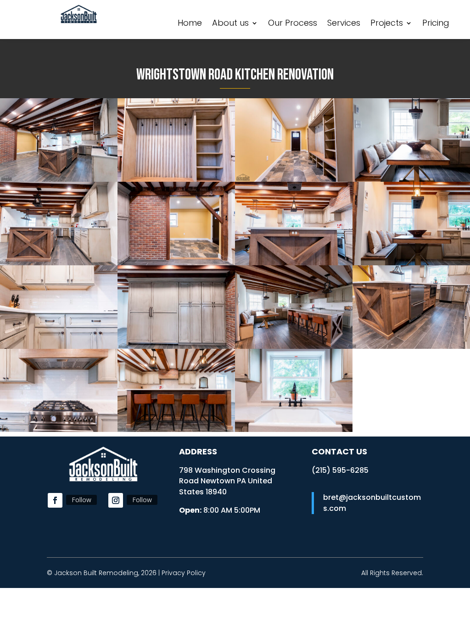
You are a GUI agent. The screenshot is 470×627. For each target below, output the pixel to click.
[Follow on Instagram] (115, 500)
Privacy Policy (184, 572)
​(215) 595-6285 (340, 470)
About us (230, 24)
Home (190, 24)
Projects (386, 24)
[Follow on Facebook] (55, 500)
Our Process (292, 24)
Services (343, 24)
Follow (81, 499)
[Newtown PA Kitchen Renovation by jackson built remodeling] (59, 179)
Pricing (435, 24)
